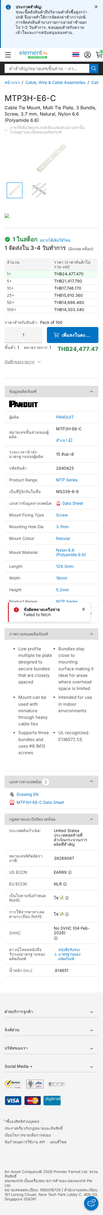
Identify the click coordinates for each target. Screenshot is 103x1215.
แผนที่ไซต (58, 1142)
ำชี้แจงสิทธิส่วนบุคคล (22, 1121)
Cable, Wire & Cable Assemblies (55, 82)
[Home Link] (44, 55)
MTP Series (67, 480)
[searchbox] (47, 68)
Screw (62, 514)
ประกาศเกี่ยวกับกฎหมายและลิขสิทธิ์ (34, 1128)
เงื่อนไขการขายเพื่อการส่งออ (28, 1135)
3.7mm (62, 526)
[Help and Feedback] (91, 1203)
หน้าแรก (12, 82)
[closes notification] (96, 7)
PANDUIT (65, 417)
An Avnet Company (22, 1171)
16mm (61, 578)
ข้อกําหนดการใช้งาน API (25, 1142)
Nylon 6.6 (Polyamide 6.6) (71, 552)
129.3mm (65, 566)
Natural (63, 538)
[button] (8, 55)
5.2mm (62, 589)
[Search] (93, 68)
